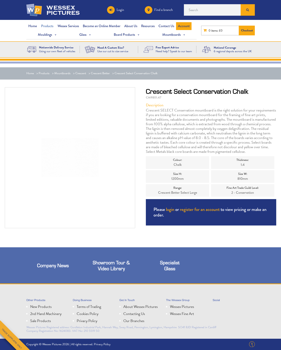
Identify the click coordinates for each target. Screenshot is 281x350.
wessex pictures (63, 9)
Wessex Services (68, 26)
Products (47, 26)
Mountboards (171, 34)
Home (32, 26)
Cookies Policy (87, 314)
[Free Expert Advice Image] (148, 49)
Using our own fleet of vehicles (57, 51)
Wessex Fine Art (182, 314)
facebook (233, 308)
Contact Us (166, 26)
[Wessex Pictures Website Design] (31, 49)
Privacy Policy (87, 321)
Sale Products (40, 321)
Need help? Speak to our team (174, 51)
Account (184, 26)
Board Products (124, 34)
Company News (53, 265)
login (170, 209)
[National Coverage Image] (206, 49)
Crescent (80, 73)
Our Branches (133, 321)
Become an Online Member (101, 26)
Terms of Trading (89, 306)
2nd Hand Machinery (46, 314)
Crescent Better (100, 73)
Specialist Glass (169, 265)
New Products (41, 306)
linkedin (225, 308)
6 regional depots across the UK (233, 51)
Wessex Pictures (182, 306)
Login (120, 9)
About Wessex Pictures (140, 306)
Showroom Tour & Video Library (111, 265)
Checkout (247, 30)
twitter (216, 308)
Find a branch (163, 9)
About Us (130, 26)
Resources (148, 26)
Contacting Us (134, 314)
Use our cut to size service (112, 51)
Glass (82, 34)
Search (248, 10)
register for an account (200, 209)
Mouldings (45, 34)
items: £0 (217, 30)
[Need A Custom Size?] (89, 49)
